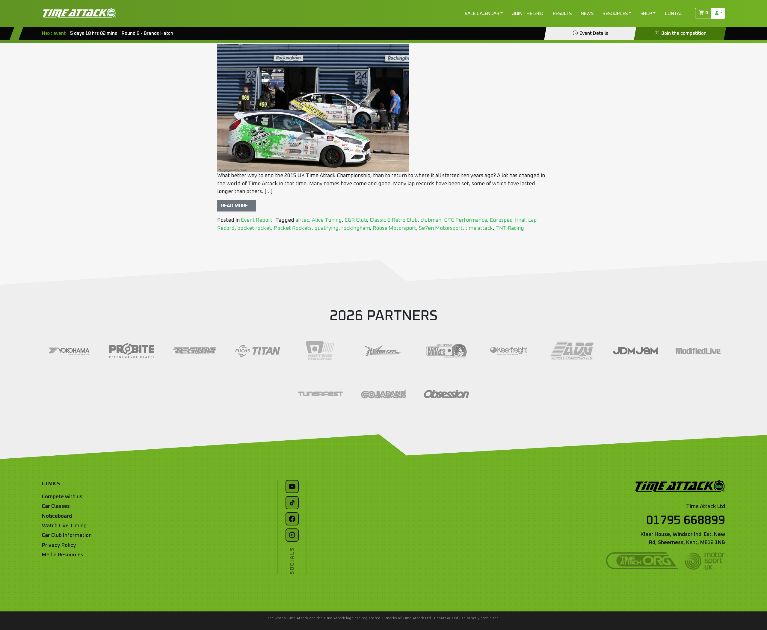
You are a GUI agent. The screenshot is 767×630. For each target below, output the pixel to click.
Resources (615, 13)
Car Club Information (67, 535)
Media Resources (62, 555)
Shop (646, 13)
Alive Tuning (327, 220)
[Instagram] (292, 535)
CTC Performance (465, 220)
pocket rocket (254, 228)
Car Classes (56, 506)
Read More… (236, 205)
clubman (430, 220)
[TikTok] (292, 502)
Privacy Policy (59, 545)
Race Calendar (482, 13)
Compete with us (62, 496)
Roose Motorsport (394, 228)
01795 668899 (685, 520)
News (587, 13)
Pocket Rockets (293, 228)
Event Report (256, 220)
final (520, 220)
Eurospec (501, 220)
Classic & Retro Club (394, 220)
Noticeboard (57, 516)
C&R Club (356, 220)
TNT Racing (510, 228)
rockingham (355, 228)
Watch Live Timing (64, 525)
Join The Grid (527, 13)
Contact (675, 13)
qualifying (326, 228)
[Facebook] (292, 518)
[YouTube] (292, 486)
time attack (479, 228)
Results (562, 13)
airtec (302, 220)
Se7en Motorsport (441, 228)
